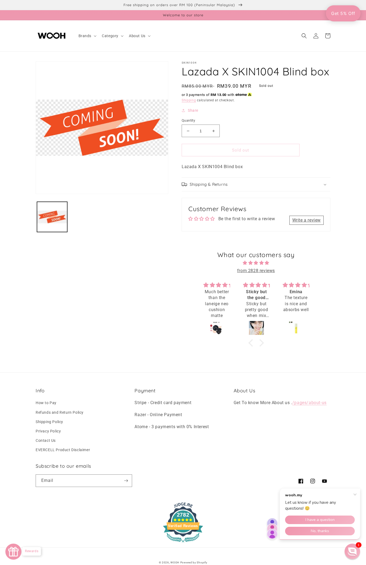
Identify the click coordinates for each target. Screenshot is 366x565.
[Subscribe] (126, 480)
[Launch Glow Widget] (13, 552)
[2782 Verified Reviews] (183, 543)
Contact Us (46, 440)
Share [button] (193, 110)
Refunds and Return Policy (60, 412)
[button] (87, 35)
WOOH (174, 562)
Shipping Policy (49, 422)
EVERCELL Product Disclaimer (63, 450)
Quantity (188, 120)
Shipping (189, 100)
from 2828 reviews (256, 270)
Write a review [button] (306, 220)
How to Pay (46, 403)
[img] (256, 263)
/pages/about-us (309, 402)
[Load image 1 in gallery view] (52, 217)
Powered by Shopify (193, 562)
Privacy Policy (48, 431)
